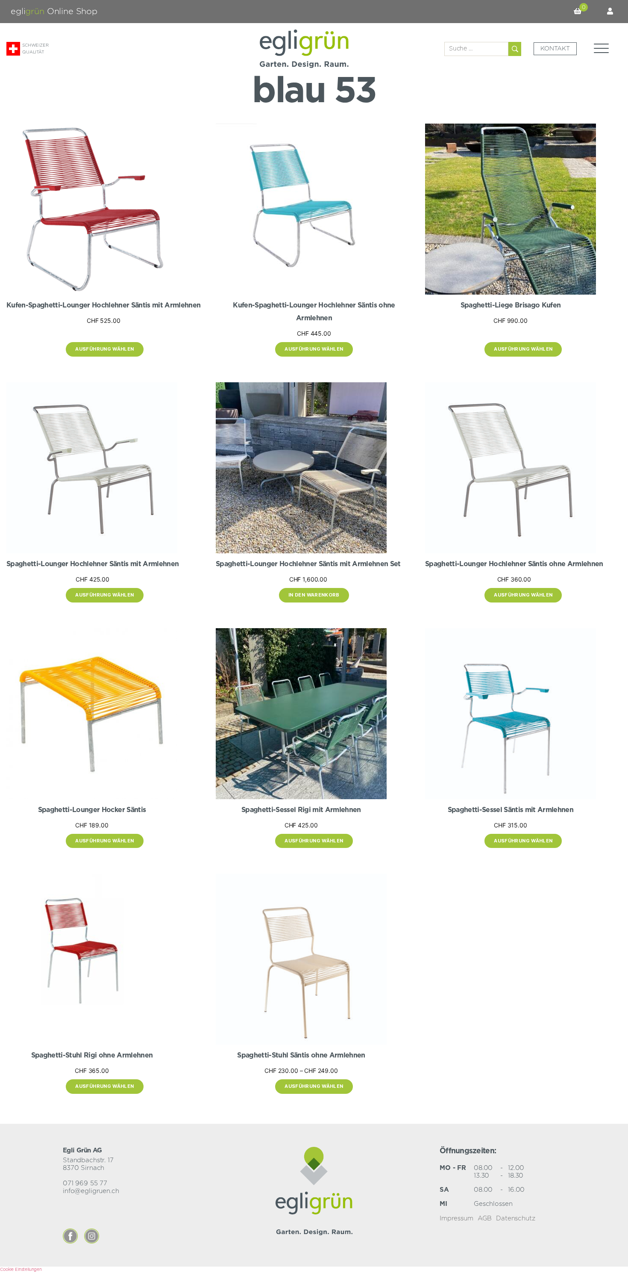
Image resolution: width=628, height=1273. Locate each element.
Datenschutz (515, 1218)
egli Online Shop (54, 11)
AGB (485, 1218)
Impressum (456, 1218)
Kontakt (555, 49)
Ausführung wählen (104, 349)
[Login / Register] (610, 11)
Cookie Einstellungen (21, 1269)
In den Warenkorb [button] (314, 595)
